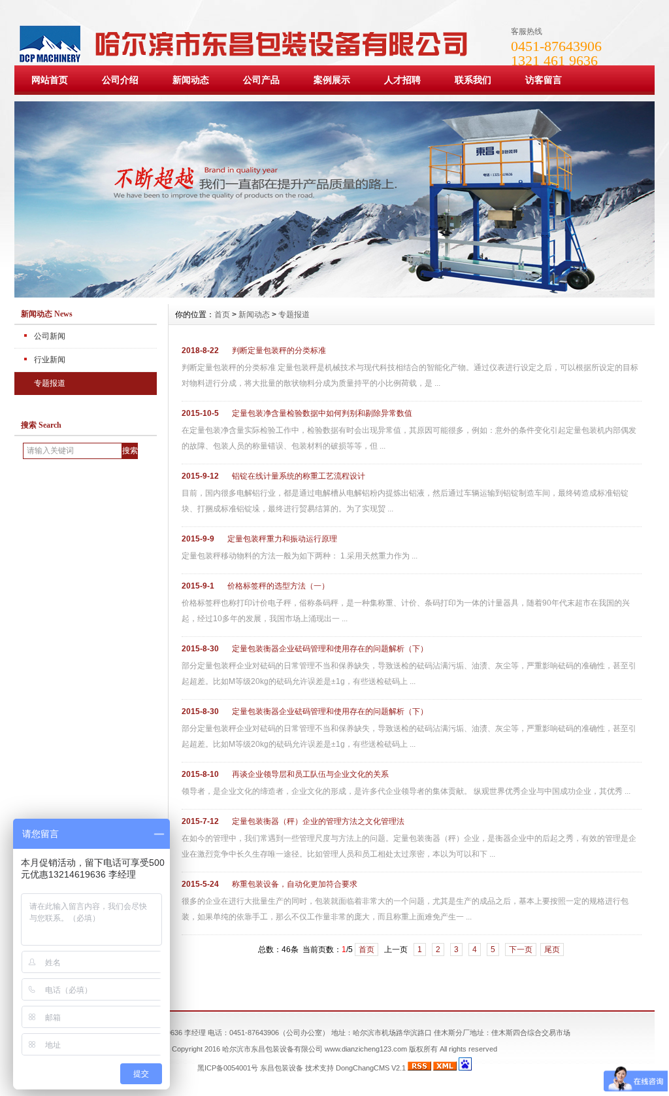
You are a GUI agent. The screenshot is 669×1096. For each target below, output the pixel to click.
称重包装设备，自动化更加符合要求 (294, 884)
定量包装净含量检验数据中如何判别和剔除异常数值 (322, 413)
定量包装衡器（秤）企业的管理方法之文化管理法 (318, 821)
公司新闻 (49, 336)
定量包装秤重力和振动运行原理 (282, 538)
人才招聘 (402, 80)
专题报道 (49, 383)
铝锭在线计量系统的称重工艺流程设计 (298, 476)
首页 (222, 314)
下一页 (520, 949)
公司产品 (261, 80)
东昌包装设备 (281, 1068)
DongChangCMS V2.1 (371, 1068)
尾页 (552, 949)
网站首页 (49, 80)
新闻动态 (190, 80)
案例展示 (332, 80)
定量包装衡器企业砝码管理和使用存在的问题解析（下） (330, 648)
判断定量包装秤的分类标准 (279, 350)
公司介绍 (120, 80)
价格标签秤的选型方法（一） (278, 586)
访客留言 (543, 80)
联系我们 (473, 80)
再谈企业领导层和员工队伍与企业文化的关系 (310, 774)
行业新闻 (49, 359)
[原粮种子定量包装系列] (334, 294)
